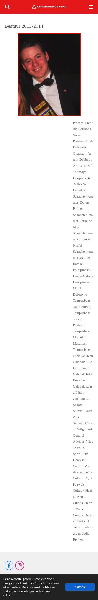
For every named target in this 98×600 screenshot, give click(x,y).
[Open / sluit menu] (91, 6)
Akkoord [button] (80, 587)
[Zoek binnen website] (7, 6)
